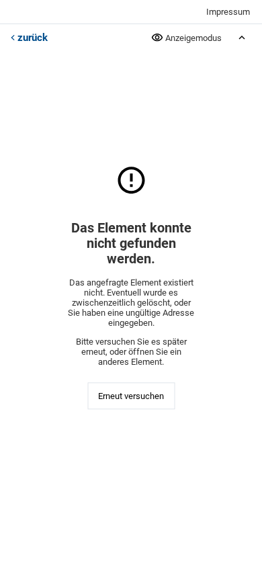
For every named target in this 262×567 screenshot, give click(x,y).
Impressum (228, 12)
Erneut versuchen (131, 396)
